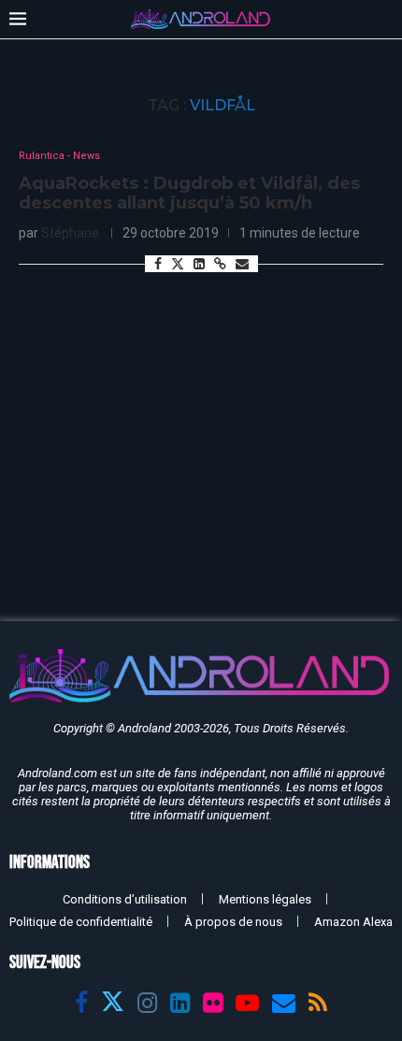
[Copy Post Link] (220, 263)
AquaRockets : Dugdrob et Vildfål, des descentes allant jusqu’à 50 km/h (189, 193)
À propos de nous (233, 922)
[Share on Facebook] (158, 263)
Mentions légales (265, 899)
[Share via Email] (242, 263)
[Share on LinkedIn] (199, 263)
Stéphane (70, 232)
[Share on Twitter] (177, 263)
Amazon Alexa (353, 922)
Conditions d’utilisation (125, 899)
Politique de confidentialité (80, 922)
